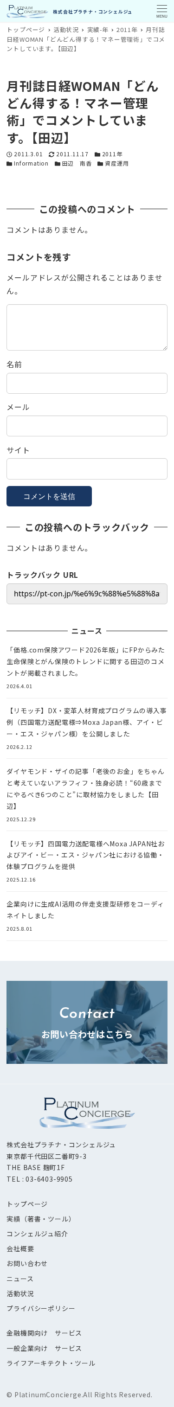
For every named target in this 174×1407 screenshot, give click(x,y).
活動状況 (20, 1293)
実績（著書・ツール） (40, 1218)
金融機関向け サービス (44, 1332)
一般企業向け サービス (44, 1348)
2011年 (112, 154)
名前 (14, 364)
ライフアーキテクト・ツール (50, 1363)
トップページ (27, 1204)
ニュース (19, 1278)
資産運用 (117, 163)
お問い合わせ (27, 1263)
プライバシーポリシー (40, 1308)
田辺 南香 (77, 163)
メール (18, 406)
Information (31, 163)
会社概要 (20, 1248)
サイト (18, 449)
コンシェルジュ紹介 (37, 1233)
